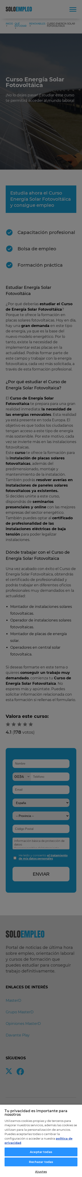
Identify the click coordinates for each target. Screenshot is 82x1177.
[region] (41, 1140)
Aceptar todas (41, 1152)
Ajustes (41, 1171)
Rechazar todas (41, 1162)
